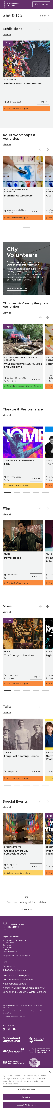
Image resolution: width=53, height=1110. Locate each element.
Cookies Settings (26, 1089)
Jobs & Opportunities (14, 970)
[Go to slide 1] (7, 116)
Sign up (25, 909)
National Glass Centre (14, 983)
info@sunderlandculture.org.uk (16, 955)
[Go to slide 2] (17, 116)
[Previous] (41, 29)
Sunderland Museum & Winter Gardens (24, 992)
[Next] (47, 29)
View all (7, 34)
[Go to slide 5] (45, 116)
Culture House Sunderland (18, 979)
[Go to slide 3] (26, 116)
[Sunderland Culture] (11, 4)
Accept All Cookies (26, 1105)
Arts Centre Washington (16, 975)
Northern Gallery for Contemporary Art (24, 988)
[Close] (50, 1072)
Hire (5, 962)
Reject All (26, 1097)
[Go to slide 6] (26, 228)
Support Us (9, 966)
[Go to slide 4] (36, 116)
